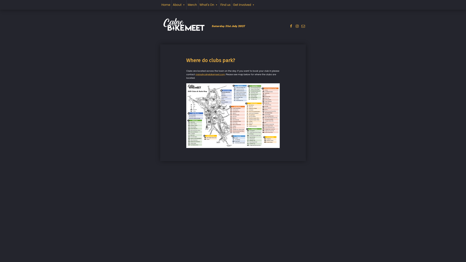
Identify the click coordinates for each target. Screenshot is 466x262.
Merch (192, 5)
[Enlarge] (276, 87)
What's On (207, 5)
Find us (225, 5)
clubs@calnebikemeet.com (210, 74)
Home (165, 5)
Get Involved (242, 5)
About (177, 5)
